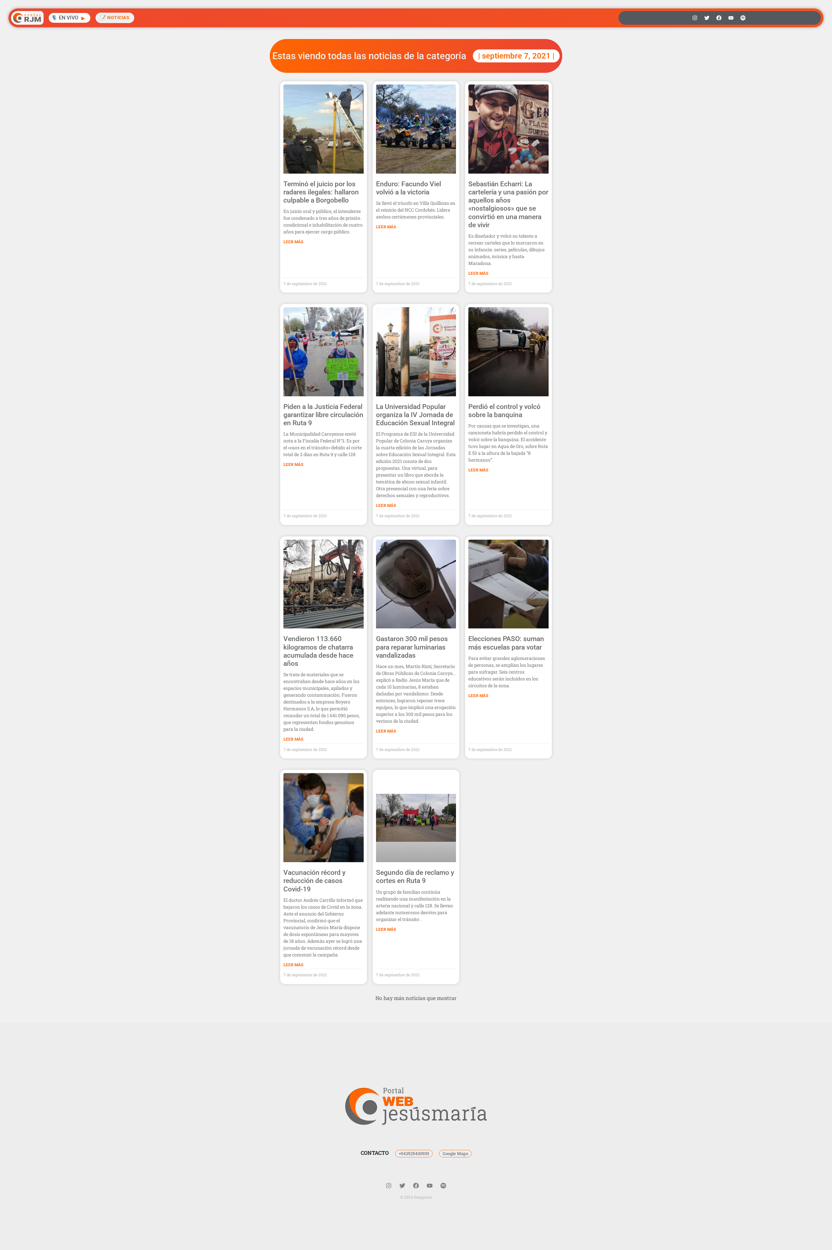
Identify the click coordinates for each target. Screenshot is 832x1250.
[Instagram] (695, 18)
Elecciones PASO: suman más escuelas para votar (506, 643)
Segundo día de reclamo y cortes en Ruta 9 (415, 877)
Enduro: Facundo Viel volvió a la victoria (408, 188)
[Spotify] (743, 18)
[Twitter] (707, 18)
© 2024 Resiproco (416, 1197)
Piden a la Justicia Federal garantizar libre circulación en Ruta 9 (323, 415)
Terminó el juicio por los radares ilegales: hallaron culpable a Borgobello (321, 192)
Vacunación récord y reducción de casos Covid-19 (314, 881)
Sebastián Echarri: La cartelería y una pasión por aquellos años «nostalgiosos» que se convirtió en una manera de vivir (508, 204)
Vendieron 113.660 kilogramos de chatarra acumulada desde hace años (318, 651)
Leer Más (293, 241)
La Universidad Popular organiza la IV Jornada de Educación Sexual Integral (415, 415)
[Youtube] (731, 18)
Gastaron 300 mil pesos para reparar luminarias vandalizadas (412, 647)
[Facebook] (719, 18)
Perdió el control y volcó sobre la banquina (504, 411)
